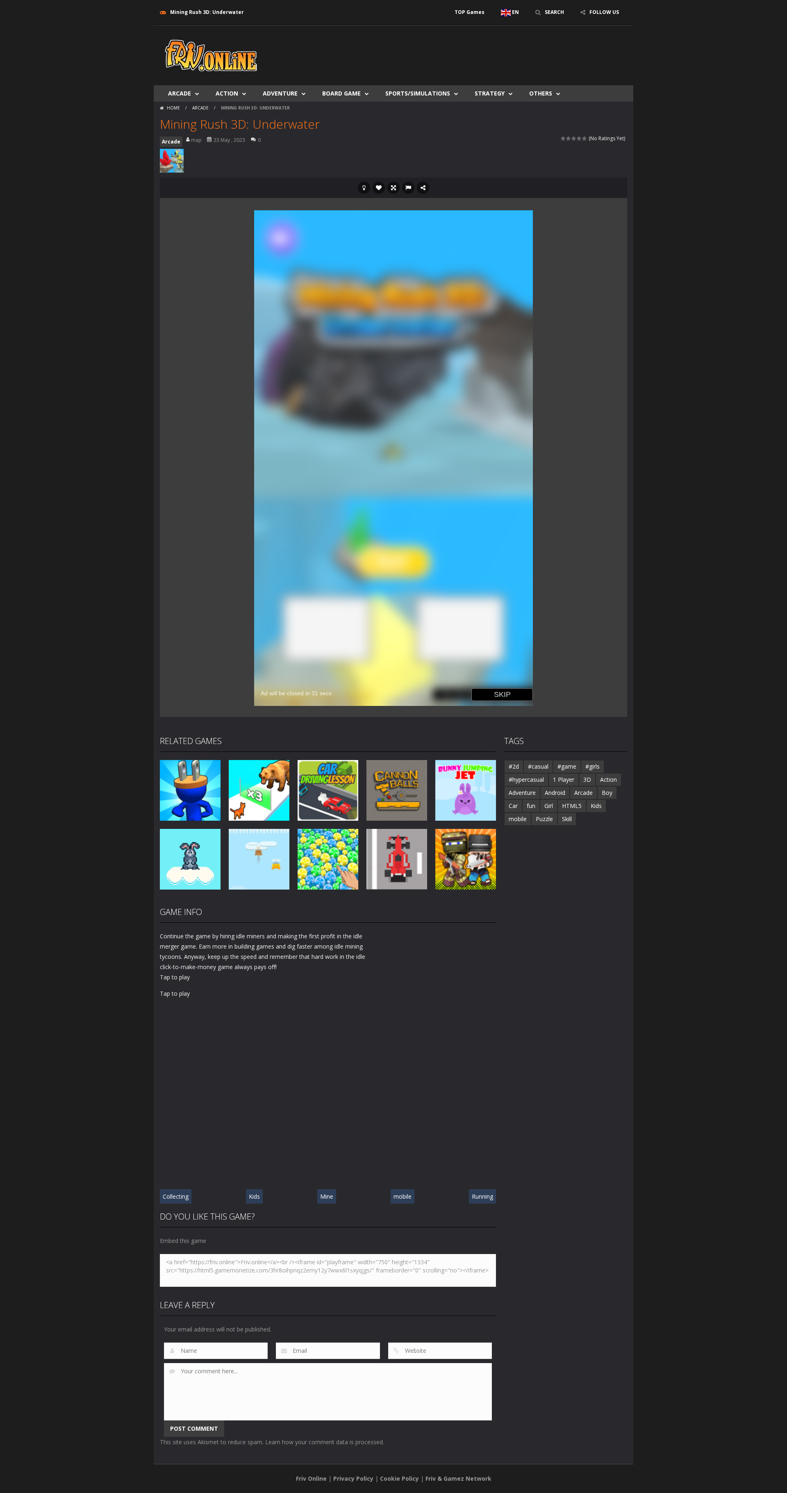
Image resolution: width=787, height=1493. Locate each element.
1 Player (563, 779)
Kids (254, 1196)
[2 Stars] (568, 138)
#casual (538, 766)
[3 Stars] (574, 138)
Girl (548, 806)
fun (531, 806)
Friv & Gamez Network (458, 1478)
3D (587, 779)
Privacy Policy (353, 1478)
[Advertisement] (478, 50)
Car (513, 806)
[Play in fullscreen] (393, 188)
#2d (514, 766)
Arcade (179, 93)
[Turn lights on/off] (364, 188)
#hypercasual (526, 779)
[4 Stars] (579, 138)
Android (555, 793)
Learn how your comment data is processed (324, 1442)
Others (540, 93)
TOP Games (469, 12)
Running (482, 1196)
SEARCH (554, 12)
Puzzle (544, 819)
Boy (607, 793)
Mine (326, 1196)
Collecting (176, 1196)
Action (227, 93)
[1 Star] (563, 138)
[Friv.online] (211, 55)
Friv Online (311, 1478)
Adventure (280, 93)
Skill (567, 819)
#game (566, 766)
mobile (403, 1196)
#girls (592, 766)
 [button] (408, 188)
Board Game (341, 93)
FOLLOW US (604, 12)
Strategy (490, 93)
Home (173, 108)
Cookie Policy (399, 1478)
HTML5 (572, 806)
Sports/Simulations (417, 93)
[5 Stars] (584, 138)
